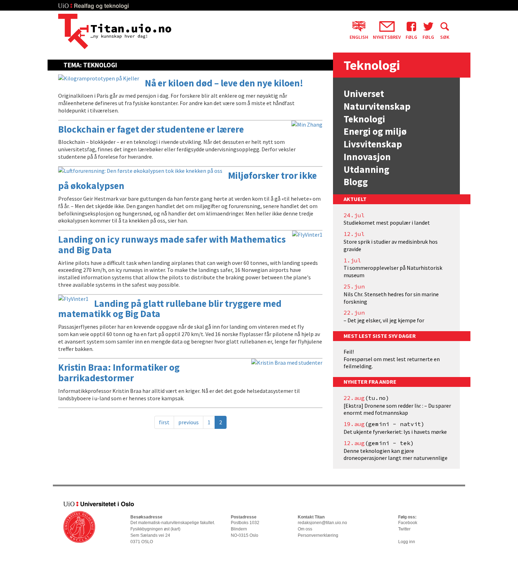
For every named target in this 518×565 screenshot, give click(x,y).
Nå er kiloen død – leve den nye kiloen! (224, 83)
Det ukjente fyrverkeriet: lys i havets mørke (395, 431)
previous (188, 422)
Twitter (404, 529)
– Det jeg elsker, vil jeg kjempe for (384, 320)
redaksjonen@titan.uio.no (322, 522)
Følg (411, 37)
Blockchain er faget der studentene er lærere (151, 129)
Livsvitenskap (373, 144)
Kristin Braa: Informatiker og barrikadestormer (119, 372)
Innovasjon (367, 157)
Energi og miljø (375, 131)
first (164, 422)
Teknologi (364, 119)
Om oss (305, 529)
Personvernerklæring (318, 535)
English (359, 37)
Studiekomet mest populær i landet (387, 222)
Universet (364, 93)
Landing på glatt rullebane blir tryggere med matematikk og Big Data (170, 308)
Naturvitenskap (377, 106)
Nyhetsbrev (387, 37)
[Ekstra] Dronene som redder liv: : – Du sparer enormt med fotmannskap (397, 409)
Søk (444, 37)
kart (175, 529)
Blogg (356, 182)
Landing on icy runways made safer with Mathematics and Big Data (172, 244)
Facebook (407, 522)
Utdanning (366, 169)
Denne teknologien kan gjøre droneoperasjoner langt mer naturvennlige (396, 454)
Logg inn (406, 541)
